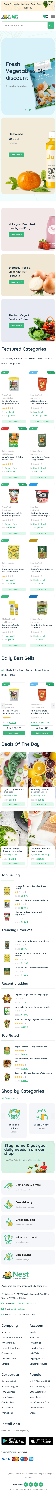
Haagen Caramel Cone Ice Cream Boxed (13, 570)
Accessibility (7, 1407)
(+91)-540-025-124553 (24, 1303)
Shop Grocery (7, 510)
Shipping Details (37, 1358)
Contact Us (6, 1353)
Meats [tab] (4, 363)
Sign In (32, 1332)
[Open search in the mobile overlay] (28, 25)
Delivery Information (11, 1337)
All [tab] (2, 358)
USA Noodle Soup (41, 854)
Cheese (32, 1412)
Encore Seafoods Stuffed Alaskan (10, 626)
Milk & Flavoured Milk (39, 1381)
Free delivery (24, 1202)
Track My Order (37, 1348)
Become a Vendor (9, 1381)
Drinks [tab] (4, 675)
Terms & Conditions (10, 1348)
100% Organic (7, 454)
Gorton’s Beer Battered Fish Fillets (31, 967)
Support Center (8, 1358)
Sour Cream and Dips (39, 1402)
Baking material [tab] (14, 358)
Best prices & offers (28, 1184)
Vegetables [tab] (15, 363)
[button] (26, 110)
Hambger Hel (11, 580)
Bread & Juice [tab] (42, 670)
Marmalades (35, 1397)
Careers (5, 1363)
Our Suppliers (7, 1402)
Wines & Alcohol (42, 1125)
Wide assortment (26, 1237)
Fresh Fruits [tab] (30, 358)
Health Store (7, 622)
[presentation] (3, 706)
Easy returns (23, 1254)
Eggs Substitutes (37, 1391)
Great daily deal (25, 1219)
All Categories (8, 1098)
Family (4, 566)
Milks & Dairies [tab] (45, 358)
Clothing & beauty (9, 619)
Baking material (8, 451)
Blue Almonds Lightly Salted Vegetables (12, 514)
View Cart (34, 1337)
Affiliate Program (9, 1386)
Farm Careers (7, 1397)
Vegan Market (7, 398)
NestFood (9, 412)
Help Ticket (34, 1353)
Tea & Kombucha (37, 1407)
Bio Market (34, 510)
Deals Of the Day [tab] (14, 670)
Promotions (7, 1412)
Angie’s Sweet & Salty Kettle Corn (12, 458)
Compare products (38, 1363)
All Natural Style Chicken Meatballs (39, 402)
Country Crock (11, 468)
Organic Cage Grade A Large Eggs (31, 994)
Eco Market (34, 622)
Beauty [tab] (29, 670)
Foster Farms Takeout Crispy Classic (40, 458)
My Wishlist (35, 1342)
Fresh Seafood (36, 395)
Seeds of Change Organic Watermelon (12, 849)
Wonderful (38, 412)
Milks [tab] (12, 675)
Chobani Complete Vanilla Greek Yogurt (40, 514)
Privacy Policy (8, 1342)
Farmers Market (36, 398)
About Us (5, 1332)
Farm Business (8, 1391)
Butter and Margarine (39, 1386)
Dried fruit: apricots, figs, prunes (40, 849)
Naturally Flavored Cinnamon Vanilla (40, 790)
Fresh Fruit (6, 395)
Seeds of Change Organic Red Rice (10, 402)
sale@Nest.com (18, 1309)
